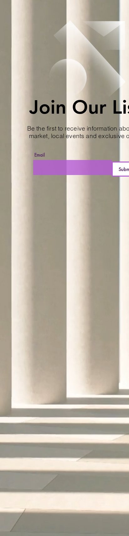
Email (39, 155)
